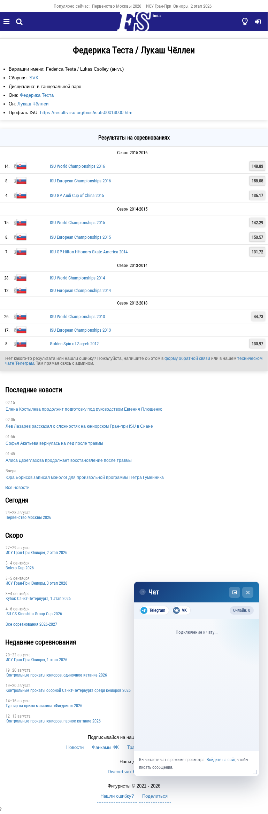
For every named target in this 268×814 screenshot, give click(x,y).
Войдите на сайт (221, 759)
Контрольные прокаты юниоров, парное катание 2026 (53, 721)
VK (184, 610)
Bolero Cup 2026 (20, 568)
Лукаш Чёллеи (32, 103)
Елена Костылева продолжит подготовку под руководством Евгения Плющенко (84, 409)
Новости (75, 747)
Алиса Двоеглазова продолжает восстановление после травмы (69, 460)
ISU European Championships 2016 (80, 180)
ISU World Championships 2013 (77, 316)
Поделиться (155, 796)
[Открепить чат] (234, 592)
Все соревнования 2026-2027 (31, 624)
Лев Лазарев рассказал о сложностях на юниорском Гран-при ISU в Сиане (79, 426)
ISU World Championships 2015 (77, 222)
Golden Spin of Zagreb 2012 (74, 343)
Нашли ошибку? (117, 796)
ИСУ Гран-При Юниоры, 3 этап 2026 (36, 583)
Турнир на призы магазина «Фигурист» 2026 (44, 705)
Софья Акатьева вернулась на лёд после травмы (54, 443)
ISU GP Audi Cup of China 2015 (77, 195)
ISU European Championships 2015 (80, 237)
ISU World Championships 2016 (77, 166)
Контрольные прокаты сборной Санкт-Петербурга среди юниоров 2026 (68, 690)
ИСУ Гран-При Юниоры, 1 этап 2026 (36, 659)
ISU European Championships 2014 (80, 290)
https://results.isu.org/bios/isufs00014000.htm (86, 112)
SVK (34, 77)
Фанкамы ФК (105, 747)
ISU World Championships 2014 (77, 277)
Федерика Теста (37, 95)
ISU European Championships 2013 (80, 330)
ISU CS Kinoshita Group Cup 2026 (34, 613)
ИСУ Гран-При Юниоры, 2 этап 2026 (179, 6)
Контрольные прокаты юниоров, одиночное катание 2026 (56, 675)
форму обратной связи (187, 358)
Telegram (157, 610)
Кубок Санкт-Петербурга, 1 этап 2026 (38, 598)
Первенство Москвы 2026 (116, 6)
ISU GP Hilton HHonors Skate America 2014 (89, 251)
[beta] (134, 26)
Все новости (17, 487)
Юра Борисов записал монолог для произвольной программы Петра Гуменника (85, 477)
